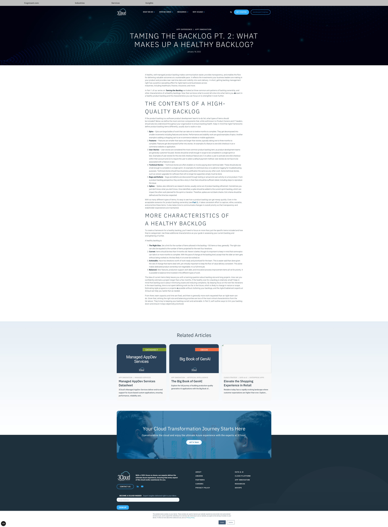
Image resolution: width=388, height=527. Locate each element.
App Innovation (242, 480)
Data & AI (239, 472)
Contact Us (125, 486)
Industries (80, 2)
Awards (199, 476)
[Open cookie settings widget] (3, 523)
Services (115, 2)
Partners (200, 480)
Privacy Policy (190, 517)
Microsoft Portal (260, 12)
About (198, 472)
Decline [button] (231, 522)
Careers (199, 484)
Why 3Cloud (198, 12)
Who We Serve (165, 12)
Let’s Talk (194, 442)
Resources (181, 12)
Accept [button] (222, 522)
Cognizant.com (31, 2)
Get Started (241, 12)
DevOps (238, 488)
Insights (149, 2)
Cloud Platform (243, 476)
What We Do (148, 12)
